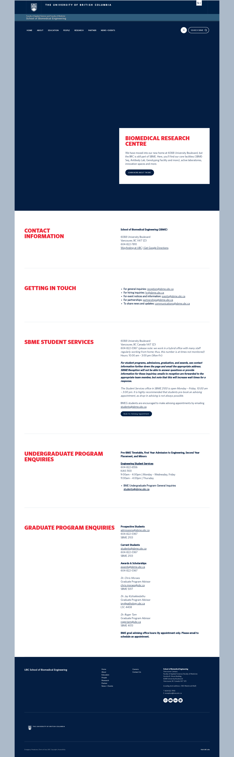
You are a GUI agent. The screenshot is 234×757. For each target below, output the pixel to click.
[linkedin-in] (175, 700)
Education (53, 30)
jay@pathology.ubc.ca (133, 603)
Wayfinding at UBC (131, 248)
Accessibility (61, 749)
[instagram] (165, 700)
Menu (184, 30)
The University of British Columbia (34, 7)
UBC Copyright (52, 749)
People (66, 30)
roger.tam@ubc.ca (131, 622)
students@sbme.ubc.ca (133, 406)
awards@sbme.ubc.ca (133, 567)
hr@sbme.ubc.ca (154, 292)
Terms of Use (43, 749)
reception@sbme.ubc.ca (160, 289)
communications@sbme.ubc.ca (172, 303)
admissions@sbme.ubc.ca (135, 530)
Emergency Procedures (31, 749)
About (40, 30)
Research (79, 30)
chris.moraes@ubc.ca (133, 585)
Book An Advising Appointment (136, 414)
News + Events (108, 30)
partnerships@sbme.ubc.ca (158, 300)
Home (29, 30)
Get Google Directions (155, 248)
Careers (135, 669)
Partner (92, 30)
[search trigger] (199, 3)
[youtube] (170, 700)
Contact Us (136, 672)
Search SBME (197, 30)
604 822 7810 (170, 691)
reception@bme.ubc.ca (173, 693)
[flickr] (180, 700)
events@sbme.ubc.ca (173, 296)
